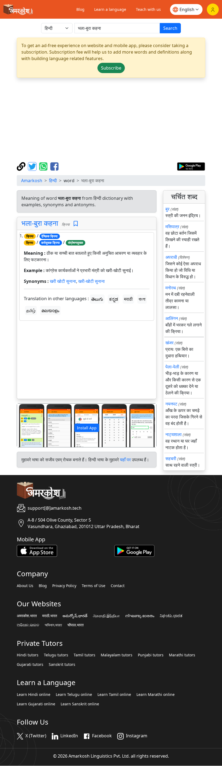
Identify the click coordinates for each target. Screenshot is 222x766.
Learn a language (110, 9)
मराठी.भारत (49, 616)
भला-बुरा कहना (39, 223)
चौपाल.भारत (75, 625)
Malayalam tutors (116, 655)
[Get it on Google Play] (191, 166)
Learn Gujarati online (36, 704)
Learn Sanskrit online (80, 704)
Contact (118, 586)
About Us (25, 586)
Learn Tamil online (114, 694)
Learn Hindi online (33, 694)
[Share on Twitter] (33, 166)
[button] (27, 425)
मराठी (128, 299)
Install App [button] (87, 427)
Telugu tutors (56, 655)
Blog (80, 9)
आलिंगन (171, 318)
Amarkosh (31, 181)
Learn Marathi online (155, 694)
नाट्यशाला (173, 434)
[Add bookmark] (76, 223)
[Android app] (134, 550)
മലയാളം (50, 310)
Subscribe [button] (111, 68)
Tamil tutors (84, 655)
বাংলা (142, 299)
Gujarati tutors (30, 664)
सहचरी (170, 458)
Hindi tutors (27, 655)
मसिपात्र (172, 227)
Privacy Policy (64, 586)
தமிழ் (30, 310)
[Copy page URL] (22, 166)
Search (170, 28)
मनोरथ (170, 288)
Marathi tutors (182, 655)
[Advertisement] (111, 120)
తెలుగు (97, 299)
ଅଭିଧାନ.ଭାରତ (28, 625)
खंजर (169, 343)
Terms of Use (93, 586)
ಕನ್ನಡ (113, 299)
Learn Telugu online (74, 694)
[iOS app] (37, 550)
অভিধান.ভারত (53, 625)
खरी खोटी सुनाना (63, 281)
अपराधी (171, 257)
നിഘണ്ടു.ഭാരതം (139, 616)
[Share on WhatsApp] (44, 166)
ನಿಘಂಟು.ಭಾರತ (171, 616)
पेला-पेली (172, 367)
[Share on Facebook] (54, 166)
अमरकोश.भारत (27, 616)
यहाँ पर (125, 460)
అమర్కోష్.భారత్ (75, 616)
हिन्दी (53, 181)
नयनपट (171, 404)
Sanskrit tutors (62, 664)
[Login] (213, 9)
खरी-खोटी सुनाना (91, 281)
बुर (167, 209)
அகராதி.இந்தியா (106, 616)
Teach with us (148, 9)
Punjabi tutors (151, 655)
